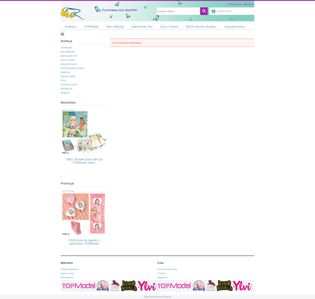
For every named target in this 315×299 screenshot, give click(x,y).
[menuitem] (70, 26)
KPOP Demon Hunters (73, 68)
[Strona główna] (73, 13)
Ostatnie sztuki (69, 84)
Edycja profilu (67, 273)
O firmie (161, 273)
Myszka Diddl (68, 76)
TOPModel (66, 47)
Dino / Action (68, 59)
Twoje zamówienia (70, 269)
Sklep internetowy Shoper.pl (157, 296)
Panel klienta (67, 277)
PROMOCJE (67, 88)
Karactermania (69, 64)
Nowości (65, 92)
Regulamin (163, 277)
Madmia (65, 72)
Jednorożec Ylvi (69, 55)
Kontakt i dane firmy (168, 269)
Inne (63, 80)
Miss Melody (67, 51)
